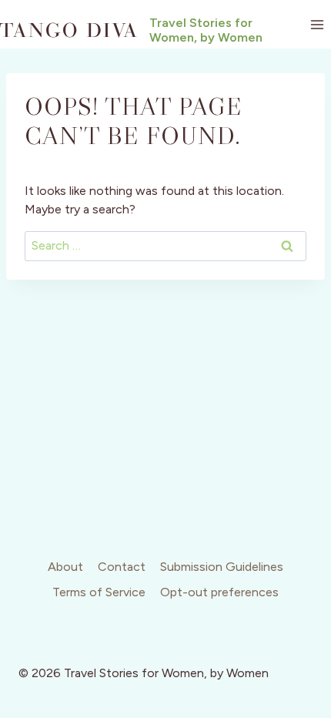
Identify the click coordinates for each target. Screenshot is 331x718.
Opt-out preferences (219, 592)
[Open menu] (317, 24)
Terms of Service (98, 592)
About (65, 566)
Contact (121, 566)
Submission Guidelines (221, 566)
